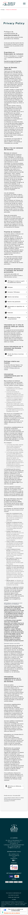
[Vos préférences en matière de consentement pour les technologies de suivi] (2, 912)
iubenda (5, 797)
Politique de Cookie (13, 895)
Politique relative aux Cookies (12, 368)
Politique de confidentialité (13, 893)
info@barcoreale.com (14, 847)
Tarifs (14, 857)
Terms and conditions (13, 897)
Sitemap (14, 899)
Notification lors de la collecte (11, 913)
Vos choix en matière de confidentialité (15, 910)
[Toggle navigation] (24, 4)
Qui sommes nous (14, 854)
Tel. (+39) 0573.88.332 (14, 846)
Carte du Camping (14, 855)
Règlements (14, 858)
